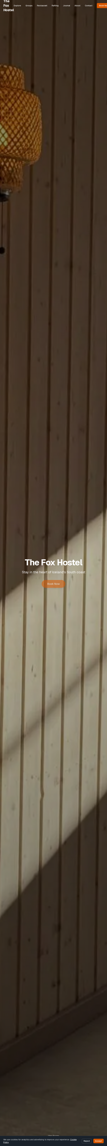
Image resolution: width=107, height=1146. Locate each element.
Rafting (55, 5)
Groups (28, 5)
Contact (88, 5)
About (77, 5)
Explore (17, 5)
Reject (87, 1141)
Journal (66, 5)
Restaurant (42, 5)
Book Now (53, 583)
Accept (98, 1141)
